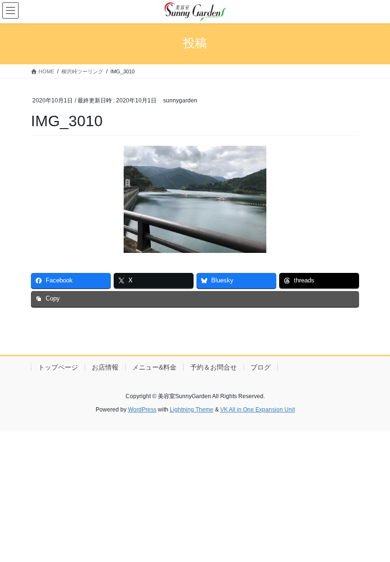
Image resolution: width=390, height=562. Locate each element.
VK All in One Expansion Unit (257, 409)
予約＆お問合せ (213, 367)
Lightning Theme (192, 409)
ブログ (261, 367)
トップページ (58, 367)
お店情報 (105, 367)
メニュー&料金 (154, 367)
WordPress (142, 409)
